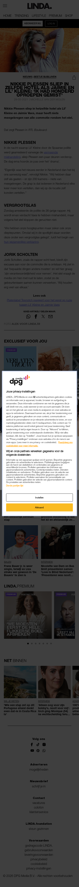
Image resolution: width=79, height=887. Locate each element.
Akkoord (39, 507)
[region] (39, 443)
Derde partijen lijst (14, 485)
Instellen (39, 497)
